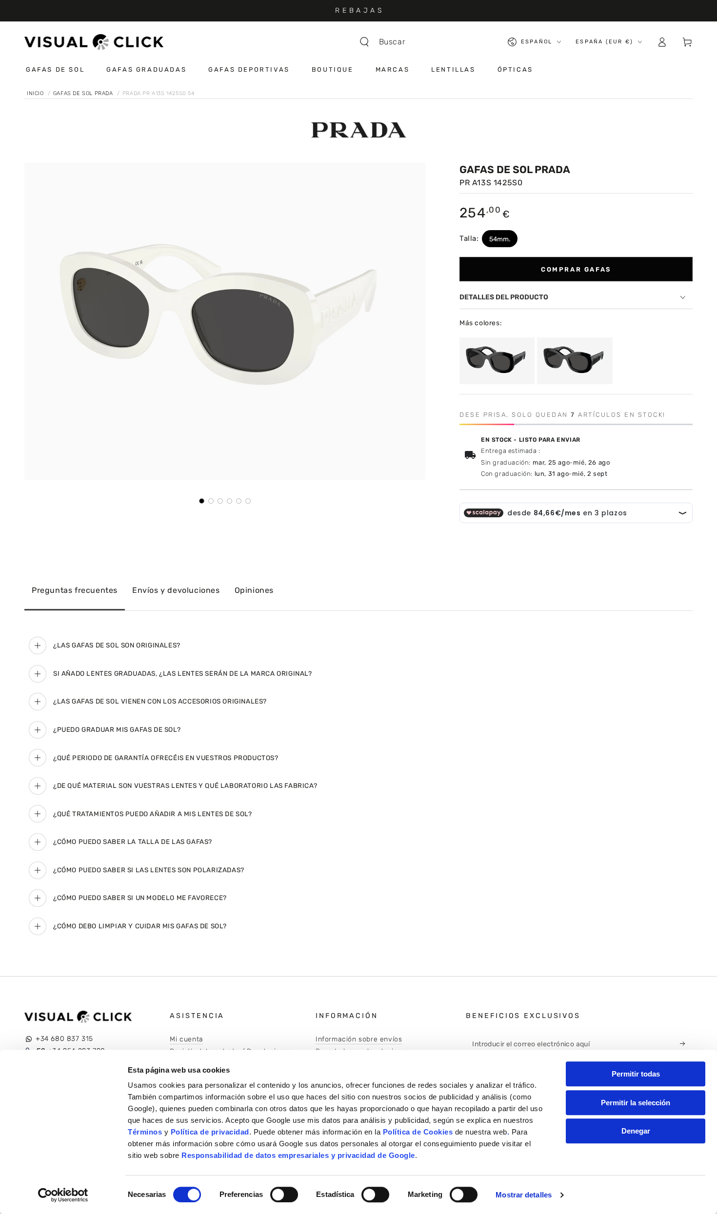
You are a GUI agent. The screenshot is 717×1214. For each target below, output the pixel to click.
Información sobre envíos (359, 1039)
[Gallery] (224, 333)
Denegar (635, 1131)
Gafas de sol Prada (84, 93)
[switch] (284, 1194)
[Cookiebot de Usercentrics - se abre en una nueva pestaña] (63, 1195)
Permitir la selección (635, 1102)
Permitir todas (636, 1074)
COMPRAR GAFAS (576, 269)
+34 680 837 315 (64, 1039)
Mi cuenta (186, 1039)
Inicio (36, 93)
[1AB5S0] (497, 360)
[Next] (411, 321)
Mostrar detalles (524, 1195)
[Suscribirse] (685, 1044)
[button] (387, 42)
